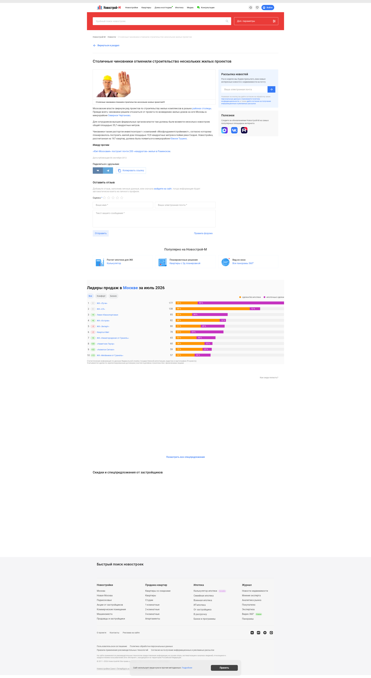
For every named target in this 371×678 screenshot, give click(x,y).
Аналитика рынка (251, 600)
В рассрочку (200, 614)
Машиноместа (104, 614)
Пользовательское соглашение (112, 646)
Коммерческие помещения (111, 609)
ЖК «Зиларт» (103, 326)
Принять (224, 667)
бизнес (113, 296)
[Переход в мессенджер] (271, 633)
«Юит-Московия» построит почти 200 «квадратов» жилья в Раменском (131, 151)
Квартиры (146, 7)
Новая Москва (105, 595)
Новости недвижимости (255, 590)
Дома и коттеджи (163, 7)
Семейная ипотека (204, 595)
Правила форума (203, 233)
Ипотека (179, 7)
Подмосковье (104, 600)
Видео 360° (251, 614)
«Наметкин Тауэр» (105, 344)
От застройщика (202, 609)
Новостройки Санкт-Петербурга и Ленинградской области (125, 668)
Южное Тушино (178, 138)
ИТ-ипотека (200, 605)
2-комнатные (152, 609)
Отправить (101, 233)
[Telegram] (108, 170)
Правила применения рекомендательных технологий (122, 650)
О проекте (101, 632)
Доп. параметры (246, 21)
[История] (250, 7)
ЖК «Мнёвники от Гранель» (110, 355)
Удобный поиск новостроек (111, 21)
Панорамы (248, 618)
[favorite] (257, 7)
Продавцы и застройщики (111, 618)
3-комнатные (152, 614)
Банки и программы (204, 618)
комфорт (101, 296)
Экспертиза (248, 609)
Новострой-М (99, 37)
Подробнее (187, 668)
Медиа (190, 7)
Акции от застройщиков (110, 604)
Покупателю (248, 604)
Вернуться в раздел (108, 45)
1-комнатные (152, 604)
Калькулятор (114, 263)
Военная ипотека (203, 600)
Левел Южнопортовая (107, 315)
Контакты (114, 632)
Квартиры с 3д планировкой (185, 263)
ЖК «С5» (101, 309)
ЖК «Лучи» (102, 303)
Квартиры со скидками (157, 590)
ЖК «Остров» (103, 320)
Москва (101, 590)
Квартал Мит (103, 332)
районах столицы (201, 108)
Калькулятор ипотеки (209, 590)
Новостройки (131, 7)
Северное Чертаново (119, 115)
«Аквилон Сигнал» (105, 349)
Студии (149, 600)
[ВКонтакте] (98, 170)
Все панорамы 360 (243, 263)
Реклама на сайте (131, 632)
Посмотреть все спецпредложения (185, 457)
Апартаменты (152, 618)
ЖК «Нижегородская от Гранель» (113, 338)
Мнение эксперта (251, 595)
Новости (112, 37)
